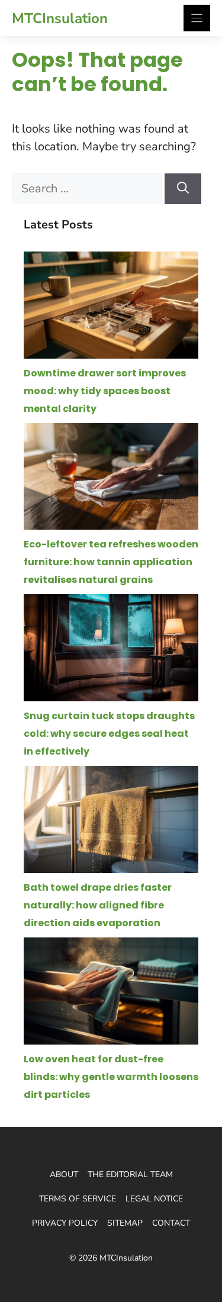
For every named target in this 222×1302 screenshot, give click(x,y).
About (64, 1174)
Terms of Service (77, 1198)
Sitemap (125, 1223)
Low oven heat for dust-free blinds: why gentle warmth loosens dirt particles (111, 1076)
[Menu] (197, 18)
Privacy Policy (65, 1223)
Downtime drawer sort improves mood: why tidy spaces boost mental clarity (105, 390)
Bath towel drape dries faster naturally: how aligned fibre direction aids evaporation (98, 905)
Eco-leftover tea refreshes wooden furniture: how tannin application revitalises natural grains (111, 561)
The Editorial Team (130, 1174)
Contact (171, 1223)
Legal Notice (154, 1198)
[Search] (183, 188)
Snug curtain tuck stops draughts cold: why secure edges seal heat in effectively (109, 733)
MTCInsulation (60, 18)
